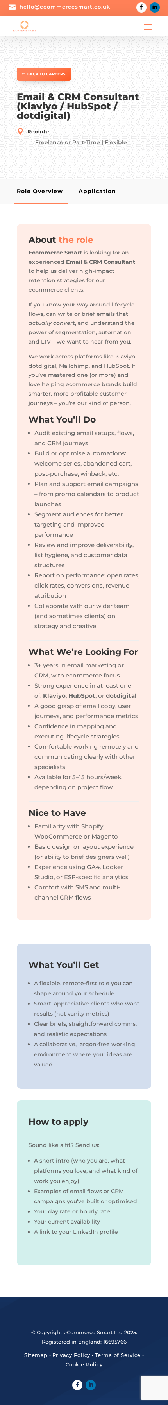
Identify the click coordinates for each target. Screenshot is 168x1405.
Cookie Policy (84, 1364)
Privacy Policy (71, 1355)
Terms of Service (118, 1355)
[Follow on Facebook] (141, 7)
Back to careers (46, 74)
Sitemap (36, 1355)
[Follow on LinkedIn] (155, 7)
